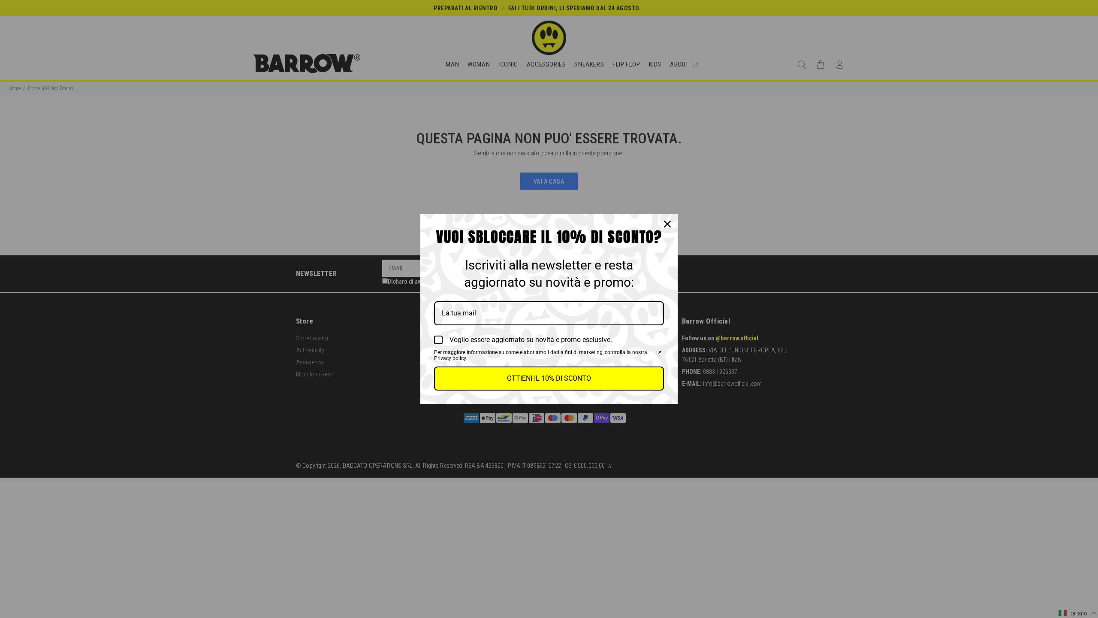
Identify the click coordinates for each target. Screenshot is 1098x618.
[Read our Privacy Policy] (659, 353)
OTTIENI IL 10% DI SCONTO (549, 378)
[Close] (667, 224)
